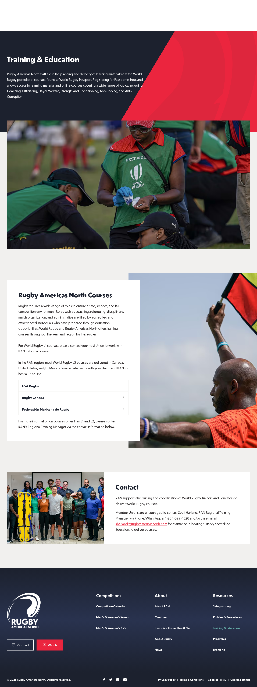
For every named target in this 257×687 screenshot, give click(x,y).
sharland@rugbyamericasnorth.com (141, 524)
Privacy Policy (167, 679)
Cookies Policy (217, 679)
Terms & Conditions (192, 679)
